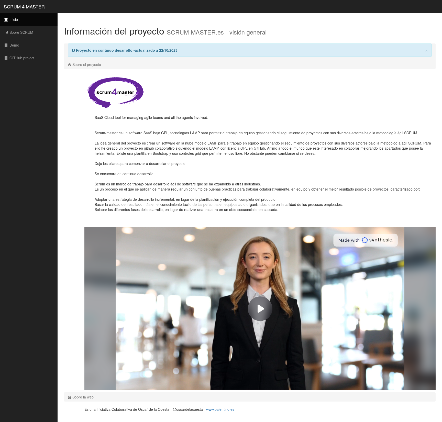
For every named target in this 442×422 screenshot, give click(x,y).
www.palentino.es (220, 409)
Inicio (13, 19)
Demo (13, 45)
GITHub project (21, 57)
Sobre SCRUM (20, 32)
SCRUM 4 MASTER (24, 6)
